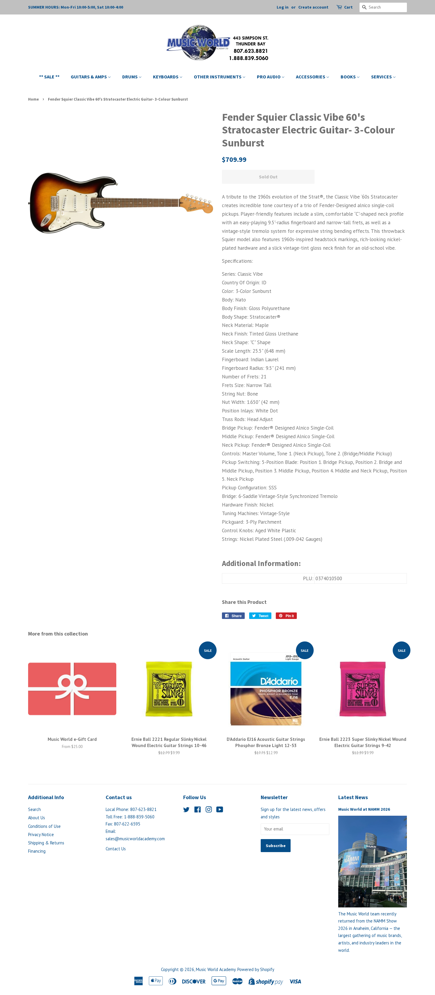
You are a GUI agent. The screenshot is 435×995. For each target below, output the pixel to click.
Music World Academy (216, 969)
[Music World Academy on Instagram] (208, 810)
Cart (348, 7)
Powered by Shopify (255, 969)
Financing (37, 851)
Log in (283, 7)
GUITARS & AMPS (89, 77)
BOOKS (349, 77)
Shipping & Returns (46, 843)
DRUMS (130, 77)
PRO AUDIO (269, 77)
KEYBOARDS (166, 77)
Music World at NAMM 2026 (364, 809)
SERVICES (382, 77)
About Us (36, 817)
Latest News (353, 797)
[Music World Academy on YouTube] (219, 810)
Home (33, 99)
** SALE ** (49, 77)
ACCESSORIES (311, 77)
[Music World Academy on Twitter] (186, 810)
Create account (313, 7)
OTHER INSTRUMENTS (218, 77)
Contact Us (116, 849)
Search (34, 809)
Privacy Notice (41, 834)
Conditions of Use (44, 826)
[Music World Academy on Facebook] (197, 810)
